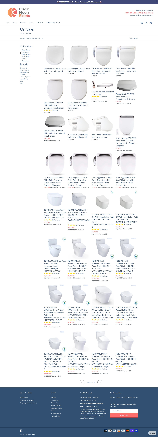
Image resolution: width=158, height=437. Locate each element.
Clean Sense (24, 70)
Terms (53, 411)
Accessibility (55, 416)
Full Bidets (25, 52)
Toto (21, 81)
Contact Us (55, 400)
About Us (54, 403)
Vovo (21, 83)
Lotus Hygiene (25, 77)
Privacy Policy (56, 413)
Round (24, 59)
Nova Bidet (24, 79)
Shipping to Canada (27, 400)
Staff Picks (25, 56)
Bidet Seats (26, 50)
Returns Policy (56, 405)
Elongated (25, 61)
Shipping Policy (56, 408)
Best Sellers (26, 54)
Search (53, 397)
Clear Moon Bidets (30, 434)
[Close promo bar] (157, 1)
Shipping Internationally (28, 403)
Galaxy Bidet (24, 72)
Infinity (22, 74)
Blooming (23, 68)
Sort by (22, 38)
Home (22, 33)
